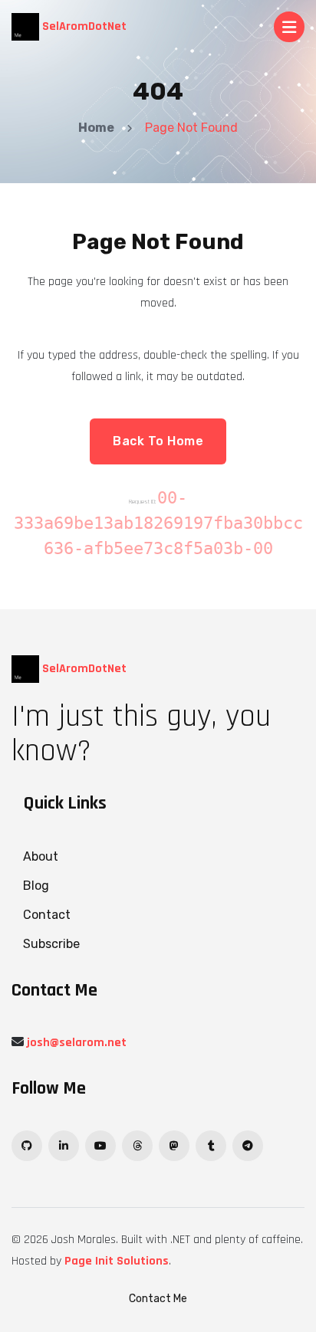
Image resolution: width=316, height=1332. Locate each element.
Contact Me (158, 1298)
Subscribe (51, 944)
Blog (36, 885)
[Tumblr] (211, 1145)
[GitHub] (27, 1145)
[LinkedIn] (63, 1145)
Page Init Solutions (116, 1261)
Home (96, 127)
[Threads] (137, 1145)
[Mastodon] (174, 1145)
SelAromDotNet (83, 26)
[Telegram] (247, 1145)
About (40, 856)
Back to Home (158, 441)
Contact (47, 914)
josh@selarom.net (77, 1043)
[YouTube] (100, 1145)
